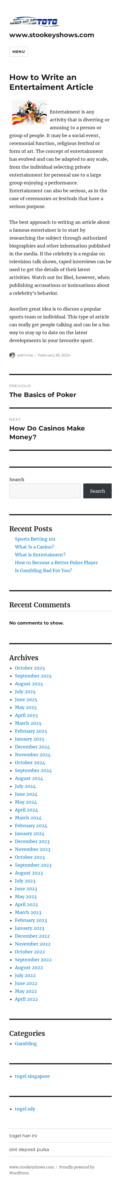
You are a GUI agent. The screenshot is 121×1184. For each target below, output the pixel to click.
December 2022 (32, 936)
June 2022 (26, 983)
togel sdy (25, 1109)
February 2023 (31, 920)
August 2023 (29, 873)
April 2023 (26, 904)
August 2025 (29, 683)
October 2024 (30, 762)
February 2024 (31, 825)
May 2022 (26, 991)
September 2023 (33, 865)
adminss (25, 355)
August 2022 (29, 967)
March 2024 (28, 817)
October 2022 (30, 952)
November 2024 (33, 754)
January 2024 (29, 833)
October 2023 (30, 857)
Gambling (26, 1043)
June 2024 (26, 794)
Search (16, 479)
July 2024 (25, 786)
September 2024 (33, 770)
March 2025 (28, 723)
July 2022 (25, 975)
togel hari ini (23, 1135)
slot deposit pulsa (29, 1149)
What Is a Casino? (34, 547)
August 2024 (29, 778)
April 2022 (26, 999)
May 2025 (26, 707)
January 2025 (29, 739)
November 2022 (33, 944)
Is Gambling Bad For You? (43, 570)
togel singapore (32, 1076)
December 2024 (32, 747)
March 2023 (28, 912)
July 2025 (25, 691)
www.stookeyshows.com (51, 35)
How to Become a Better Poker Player (56, 562)
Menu (18, 51)
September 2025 (33, 676)
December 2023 (32, 841)
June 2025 (26, 699)
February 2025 (31, 731)
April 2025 (26, 715)
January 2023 (29, 928)
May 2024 (26, 802)
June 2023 (26, 888)
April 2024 (26, 810)
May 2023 (26, 896)
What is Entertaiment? (40, 555)
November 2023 (32, 849)
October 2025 (30, 668)
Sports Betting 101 (35, 539)
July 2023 (25, 881)
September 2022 (33, 959)
